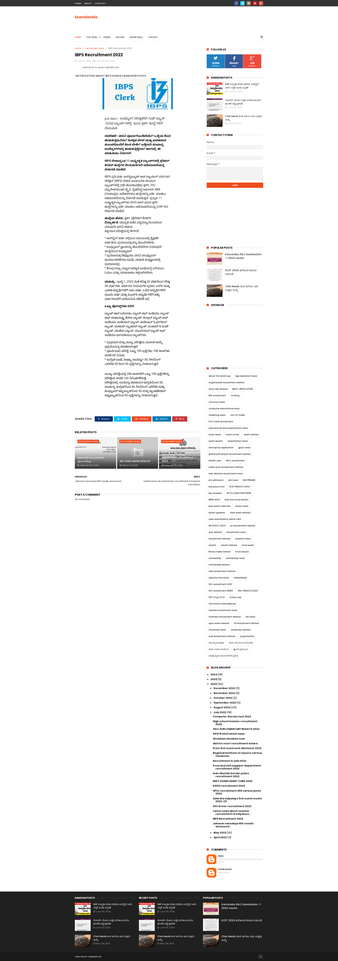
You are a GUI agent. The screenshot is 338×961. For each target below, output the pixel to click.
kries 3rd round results (236, 499)
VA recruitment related (246, 623)
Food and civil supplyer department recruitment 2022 (237, 767)
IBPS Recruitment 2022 (228, 818)
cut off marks (237, 414)
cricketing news (217, 414)
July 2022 (220, 712)
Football (92, 37)
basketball (136, 37)
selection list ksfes (219, 577)
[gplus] (261, 3)
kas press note (217, 486)
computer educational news (224, 408)
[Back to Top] (260, 956)
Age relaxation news (246, 375)
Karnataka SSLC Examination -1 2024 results (243, 256)
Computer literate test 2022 (232, 716)
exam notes (232, 434)
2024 (214, 674)
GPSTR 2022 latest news (229, 734)
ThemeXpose (94, 956)
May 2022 (220, 832)
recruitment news (95, 48)
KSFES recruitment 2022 (229, 786)
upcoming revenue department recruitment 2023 (177, 458)
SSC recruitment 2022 (220, 584)
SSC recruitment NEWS (221, 590)
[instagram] (248, 3)
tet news (250, 616)
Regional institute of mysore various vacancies (237, 754)
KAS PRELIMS (249, 480)
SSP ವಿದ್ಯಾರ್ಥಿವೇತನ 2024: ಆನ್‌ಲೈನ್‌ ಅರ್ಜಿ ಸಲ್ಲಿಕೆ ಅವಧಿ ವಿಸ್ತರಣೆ (242, 85)
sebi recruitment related (222, 571)
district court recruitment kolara (235, 743)
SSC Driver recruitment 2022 (232, 806)
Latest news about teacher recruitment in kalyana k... (232, 812)
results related (229, 545)
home (78, 3)
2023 (214, 679)
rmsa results (242, 551)
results (212, 545)
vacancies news (217, 629)
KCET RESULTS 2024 (239, 486)
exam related (251, 434)
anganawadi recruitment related (226, 382)
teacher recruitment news (223, 610)
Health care (215, 460)
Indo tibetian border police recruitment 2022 (231, 775)
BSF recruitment (217, 395)
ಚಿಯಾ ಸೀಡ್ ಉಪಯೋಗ (219, 649)
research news (243, 538)
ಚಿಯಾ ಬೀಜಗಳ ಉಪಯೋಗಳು (241, 642)
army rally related (218, 388)
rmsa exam (248, 545)
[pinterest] (255, 3)
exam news (215, 434)
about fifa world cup (219, 375)
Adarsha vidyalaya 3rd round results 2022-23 (237, 800)
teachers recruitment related (225, 616)
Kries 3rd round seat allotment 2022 (237, 748)
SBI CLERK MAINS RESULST (135, 461)
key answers (215, 493)
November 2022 (225, 693)
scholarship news (235, 558)
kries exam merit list (220, 506)
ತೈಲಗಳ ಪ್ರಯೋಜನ (240, 649)
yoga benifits (247, 636)
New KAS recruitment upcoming (90, 459)
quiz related (215, 532)
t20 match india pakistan (222, 603)
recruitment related (219, 538)
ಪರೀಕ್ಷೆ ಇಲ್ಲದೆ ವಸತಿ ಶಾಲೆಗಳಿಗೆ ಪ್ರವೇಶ (223, 655)
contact (100, 3)
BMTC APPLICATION (242, 388)
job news (233, 480)
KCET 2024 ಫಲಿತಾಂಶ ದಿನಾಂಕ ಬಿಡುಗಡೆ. (241, 920)
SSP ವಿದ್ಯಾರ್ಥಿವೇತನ (217, 597)
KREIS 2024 (214, 499)
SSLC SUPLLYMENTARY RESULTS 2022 (236, 729)
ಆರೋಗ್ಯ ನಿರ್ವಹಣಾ (216, 642)
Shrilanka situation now (229, 738)
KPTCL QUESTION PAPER (239, 493)
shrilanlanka (240, 577)
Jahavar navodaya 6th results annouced (233, 825)
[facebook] (236, 3)
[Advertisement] (199, 19)
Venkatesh (225, 869)
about (88, 3)
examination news (238, 441)
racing (120, 37)
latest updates (217, 512)
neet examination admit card (225, 519)
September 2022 (225, 702)
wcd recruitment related (222, 636)
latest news (241, 506)
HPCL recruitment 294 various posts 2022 (237, 792)
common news (217, 401)
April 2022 (220, 837)
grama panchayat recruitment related (230, 454)
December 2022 (225, 688)
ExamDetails (86, 17)
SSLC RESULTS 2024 (248, 590)
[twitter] (242, 3)
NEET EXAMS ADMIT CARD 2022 (232, 781)
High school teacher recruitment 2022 (235, 723)
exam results (216, 441)
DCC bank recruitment (221, 421)
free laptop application (221, 447)
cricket (153, 37)
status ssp (235, 597)
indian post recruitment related (226, 467)
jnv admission (216, 480)
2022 (214, 684)
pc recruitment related (242, 525)
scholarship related (219, 564)
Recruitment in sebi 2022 (229, 761)
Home (78, 37)
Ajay (221, 855)
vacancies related (240, 629)
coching (235, 395)
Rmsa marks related (219, 551)
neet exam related (240, 512)
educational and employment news (228, 428)
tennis (107, 37)
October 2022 (223, 698)
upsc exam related (219, 623)
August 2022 (222, 707)
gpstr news (244, 447)
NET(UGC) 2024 (217, 525)
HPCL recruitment (235, 460)
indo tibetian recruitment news (226, 473)
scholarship (215, 558)
